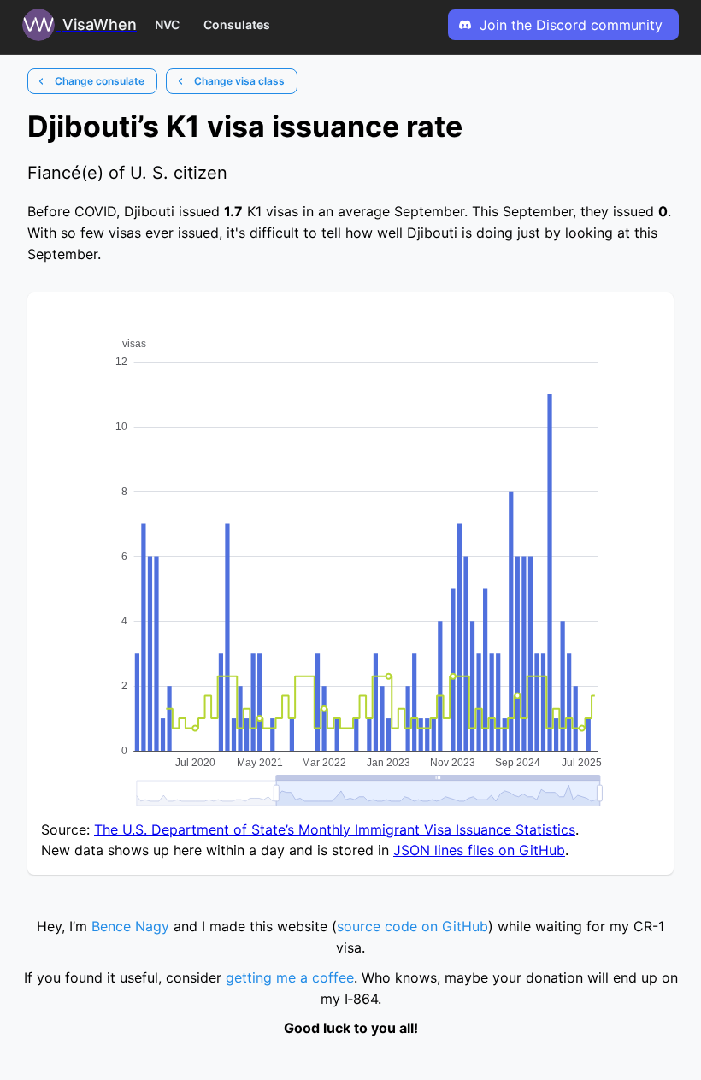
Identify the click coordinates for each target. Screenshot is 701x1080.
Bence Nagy (130, 926)
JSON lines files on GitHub (479, 850)
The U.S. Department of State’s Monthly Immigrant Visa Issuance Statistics (334, 829)
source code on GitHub (412, 926)
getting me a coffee (290, 977)
